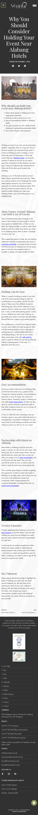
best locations (6, 532)
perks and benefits (26, 457)
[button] (13, 66)
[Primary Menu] (3, 5)
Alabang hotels (19, 158)
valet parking (26, 337)
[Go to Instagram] (9, 774)
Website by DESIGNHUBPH (19, 811)
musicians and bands (8, 244)
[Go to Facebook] (2, 774)
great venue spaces (16, 402)
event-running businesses (10, 485)
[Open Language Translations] (34, 5)
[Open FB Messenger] (34, 803)
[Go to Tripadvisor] (15, 774)
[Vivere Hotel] (19, 5)
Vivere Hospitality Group (12, 780)
